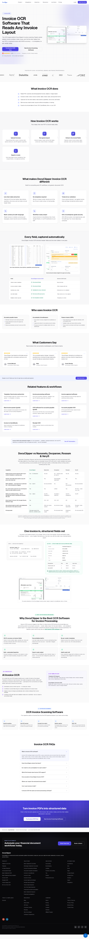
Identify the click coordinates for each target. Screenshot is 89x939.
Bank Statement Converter (30, 863)
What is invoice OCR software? (30, 751)
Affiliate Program (49, 912)
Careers (47, 905)
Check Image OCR (6, 882)
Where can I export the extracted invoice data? (34, 781)
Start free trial (82, 2)
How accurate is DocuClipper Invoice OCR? (33, 777)
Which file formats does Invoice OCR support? (34, 772)
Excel (68, 868)
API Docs (26, 905)
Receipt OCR (5, 880)
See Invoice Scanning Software (31, 49)
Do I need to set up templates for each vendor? (34, 768)
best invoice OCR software (52, 629)
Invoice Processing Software (30, 868)
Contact (47, 907)
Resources (45, 2)
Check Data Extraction (29, 884)
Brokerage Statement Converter (31, 866)
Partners (47, 909)
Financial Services (50, 877)
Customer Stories (28, 907)
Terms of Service (71, 900)
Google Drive (70, 875)
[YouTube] (85, 927)
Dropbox (69, 877)
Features (4, 866)
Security (4, 900)
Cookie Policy (70, 907)
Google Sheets (70, 873)
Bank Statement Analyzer (29, 892)
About (47, 900)
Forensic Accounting (50, 870)
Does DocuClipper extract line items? (31, 763)
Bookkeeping (48, 866)
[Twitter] (79, 927)
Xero (68, 866)
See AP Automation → (70, 441)
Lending (47, 868)
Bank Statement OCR (7, 873)
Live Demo (53, 2)
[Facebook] (82, 927)
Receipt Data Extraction (29, 882)
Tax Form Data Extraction (29, 887)
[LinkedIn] (75, 927)
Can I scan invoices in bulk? (29, 786)
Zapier (68, 880)
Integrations (28, 2)
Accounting (48, 863)
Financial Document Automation (31, 889)
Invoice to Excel (27, 877)
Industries (36, 2)
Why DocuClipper (28, 912)
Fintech (47, 875)
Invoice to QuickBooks (29, 873)
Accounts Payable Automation (31, 870)
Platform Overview (6, 863)
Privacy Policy (70, 902)
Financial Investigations (29, 894)
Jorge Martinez (11, 829)
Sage (68, 870)
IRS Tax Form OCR (6, 884)
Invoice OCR (5, 877)
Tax (46, 873)
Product (20, 2)
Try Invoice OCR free (10, 49)
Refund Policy (70, 905)
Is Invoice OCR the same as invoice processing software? (37, 790)
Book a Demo (78, 843)
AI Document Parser (6, 870)
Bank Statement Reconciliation (9, 875)
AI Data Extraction (6, 868)
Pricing (60, 2)
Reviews (26, 909)
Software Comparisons (29, 914)
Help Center (26, 902)
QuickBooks (70, 863)
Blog (25, 900)
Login (75, 2)
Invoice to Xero (27, 875)
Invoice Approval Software (30, 880)
